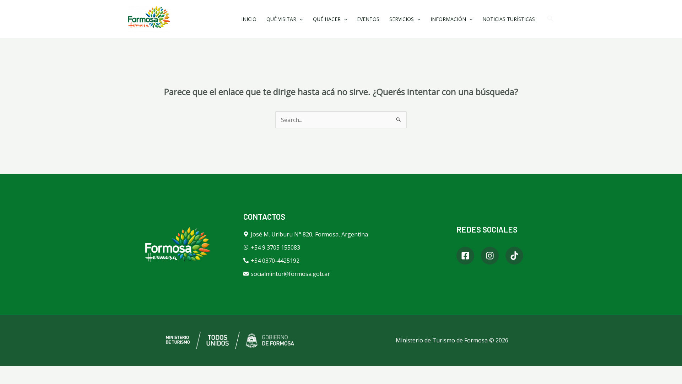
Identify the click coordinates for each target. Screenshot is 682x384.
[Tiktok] (514, 256)
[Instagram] (490, 256)
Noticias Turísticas (508, 19)
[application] (299, 19)
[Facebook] (465, 256)
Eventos (368, 19)
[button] (550, 19)
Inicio (248, 19)
